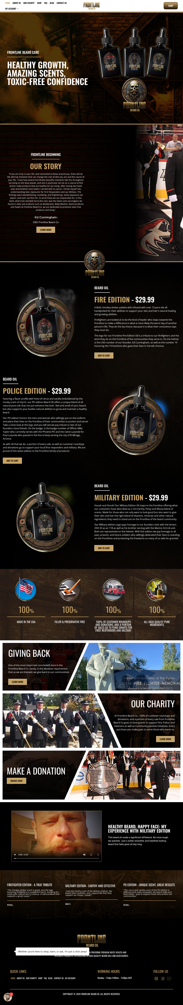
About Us (17, 2)
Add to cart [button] (104, 355)
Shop (39, 2)
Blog (52, 2)
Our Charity (28, 2)
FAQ (45, 2)
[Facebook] (163, 979)
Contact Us (62, 2)
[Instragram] (156, 979)
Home (7, 2)
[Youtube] (169, 979)
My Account (10, 8)
